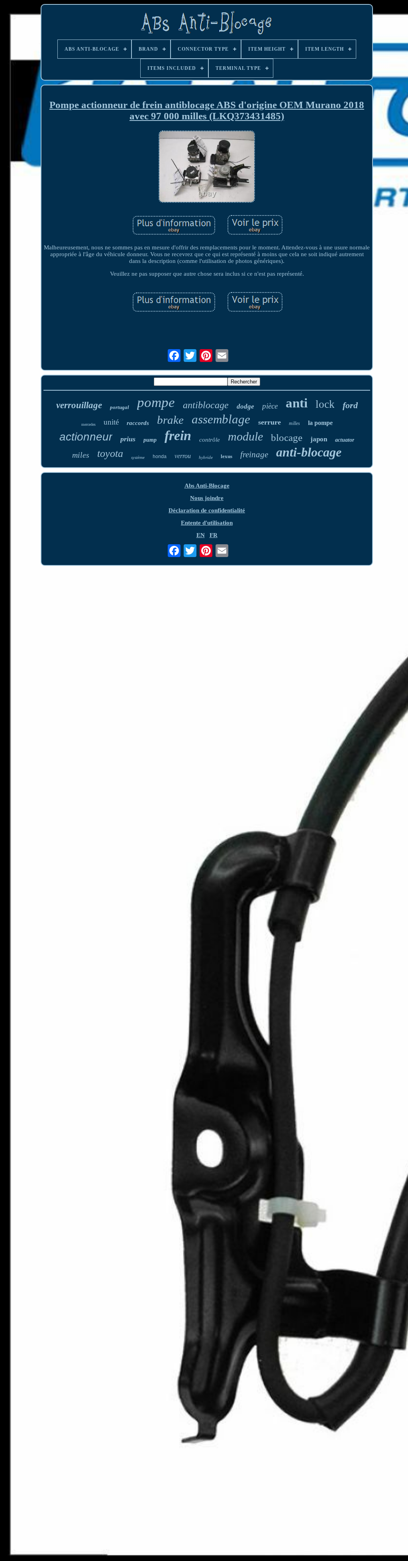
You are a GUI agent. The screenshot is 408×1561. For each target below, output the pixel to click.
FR (214, 535)
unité (111, 422)
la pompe (320, 422)
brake (170, 419)
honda (160, 457)
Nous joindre (207, 498)
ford (350, 405)
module (245, 436)
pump (150, 440)
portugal (119, 407)
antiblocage (206, 405)
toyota (110, 453)
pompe (156, 402)
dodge (245, 406)
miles (80, 455)
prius (127, 439)
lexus (226, 456)
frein (178, 435)
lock (325, 404)
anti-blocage (308, 452)
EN (200, 535)
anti (297, 403)
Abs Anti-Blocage (207, 485)
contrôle (209, 440)
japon (318, 439)
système (138, 457)
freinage (254, 454)
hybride (206, 457)
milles (294, 423)
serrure (269, 422)
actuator (344, 440)
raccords (138, 423)
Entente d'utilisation (207, 523)
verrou (183, 455)
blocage (286, 437)
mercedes (88, 424)
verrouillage (79, 405)
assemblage (221, 419)
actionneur (85, 437)
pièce (270, 406)
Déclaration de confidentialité (207, 510)
